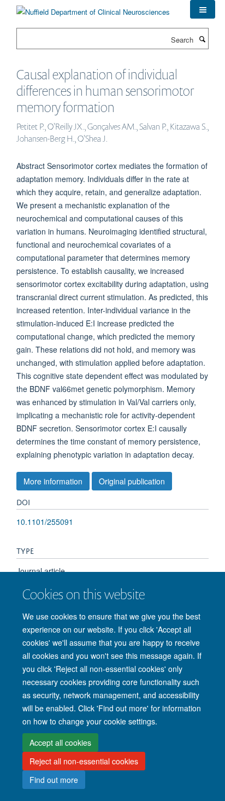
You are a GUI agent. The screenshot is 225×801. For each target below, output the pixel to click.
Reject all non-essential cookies (83, 761)
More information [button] (52, 481)
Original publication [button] (132, 481)
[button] (202, 9)
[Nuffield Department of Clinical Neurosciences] (93, 8)
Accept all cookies (60, 742)
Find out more (53, 779)
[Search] (202, 39)
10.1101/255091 (44, 521)
